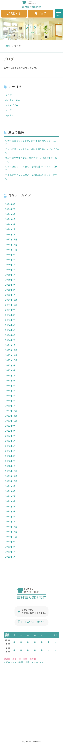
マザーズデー (11, 105)
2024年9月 (10, 309)
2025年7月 (10, 264)
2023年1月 (10, 405)
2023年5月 (10, 385)
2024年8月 (10, 315)
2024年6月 (10, 325)
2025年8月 (10, 259)
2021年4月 (10, 506)
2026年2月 (10, 229)
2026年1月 (10, 234)
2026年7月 (10, 209)
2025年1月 (10, 294)
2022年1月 (10, 466)
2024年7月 (10, 320)
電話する (15, 13)
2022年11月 (11, 415)
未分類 (8, 95)
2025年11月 (11, 244)
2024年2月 (10, 340)
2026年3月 (10, 224)
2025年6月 (10, 269)
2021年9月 (10, 486)
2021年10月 (11, 481)
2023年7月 (10, 375)
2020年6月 (10, 556)
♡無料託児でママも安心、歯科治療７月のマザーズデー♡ (32, 151)
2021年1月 (10, 521)
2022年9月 (10, 425)
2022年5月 (10, 446)
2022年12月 (11, 410)
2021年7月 (10, 496)
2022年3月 (10, 456)
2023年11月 (11, 355)
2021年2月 (10, 516)
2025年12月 (11, 239)
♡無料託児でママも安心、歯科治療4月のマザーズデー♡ (32, 177)
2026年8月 (10, 204)
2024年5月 (10, 330)
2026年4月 (10, 219)
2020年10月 (11, 536)
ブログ (42, 13)
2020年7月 (10, 551)
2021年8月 (10, 491)
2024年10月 (11, 305)
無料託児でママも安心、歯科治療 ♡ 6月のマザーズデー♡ (32, 160)
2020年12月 (11, 526)
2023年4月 (10, 390)
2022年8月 (10, 430)
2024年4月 (10, 335)
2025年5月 (10, 274)
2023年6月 (10, 380)
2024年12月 (11, 299)
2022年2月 (10, 461)
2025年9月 (10, 254)
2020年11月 (11, 531)
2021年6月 (10, 501)
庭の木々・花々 (12, 100)
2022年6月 (10, 440)
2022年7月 (10, 435)
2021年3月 (10, 511)
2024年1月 (10, 345)
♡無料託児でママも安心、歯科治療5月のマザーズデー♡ (32, 168)
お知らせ (9, 115)
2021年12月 (11, 471)
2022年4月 (10, 451)
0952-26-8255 (33, 622)
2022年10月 (11, 420)
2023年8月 (10, 370)
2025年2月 (10, 289)
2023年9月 (10, 365)
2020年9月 (10, 541)
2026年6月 (10, 214)
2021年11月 (11, 476)
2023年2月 (10, 400)
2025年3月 (10, 284)
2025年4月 (10, 279)
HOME (7, 46)
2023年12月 (11, 350)
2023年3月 (10, 395)
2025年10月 (11, 249)
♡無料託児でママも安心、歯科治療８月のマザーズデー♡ (32, 142)
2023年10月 (11, 360)
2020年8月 (10, 546)
